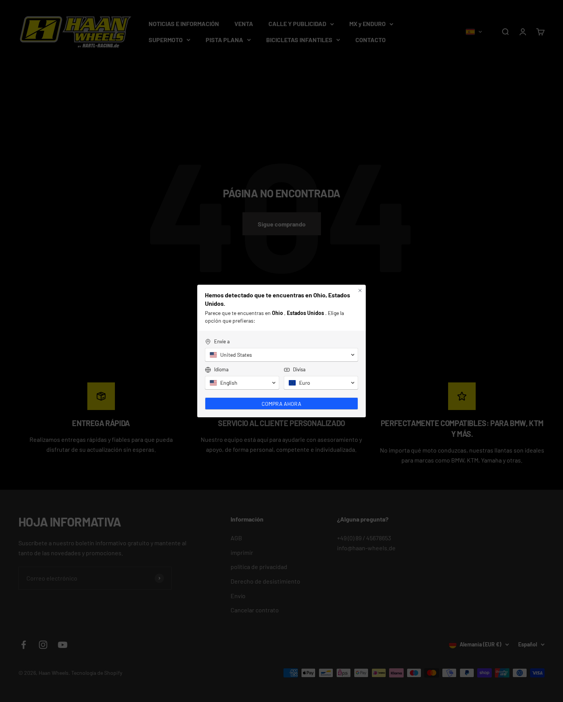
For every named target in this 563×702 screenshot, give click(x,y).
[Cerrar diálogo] (360, 290)
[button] (281, 355)
